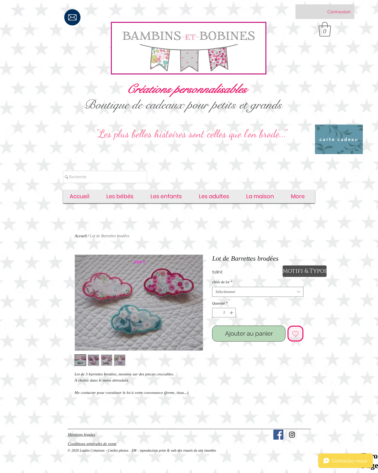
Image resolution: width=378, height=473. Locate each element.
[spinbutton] (224, 312)
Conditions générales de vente (92, 444)
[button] (325, 29)
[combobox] (257, 292)
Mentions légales (81, 434)
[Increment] (232, 312)
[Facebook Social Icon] (278, 435)
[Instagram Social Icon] (292, 435)
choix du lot (222, 282)
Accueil (81, 236)
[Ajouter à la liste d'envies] (295, 334)
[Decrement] (216, 312)
